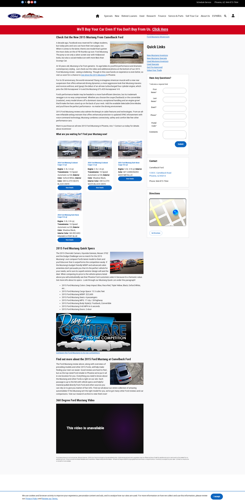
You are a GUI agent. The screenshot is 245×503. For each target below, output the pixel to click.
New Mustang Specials (157, 58)
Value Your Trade (154, 70)
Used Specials (153, 64)
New (117, 16)
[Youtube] (31, 2)
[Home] (14, 16)
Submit (180, 144)
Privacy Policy (32, 498)
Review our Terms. (50, 498)
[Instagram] (28, 2)
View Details (69, 188)
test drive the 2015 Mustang (93, 75)
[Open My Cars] (232, 16)
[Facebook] (22, 2)
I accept (217, 496)
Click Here (160, 29)
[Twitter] (25, 2)
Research (151, 16)
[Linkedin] (35, 2)
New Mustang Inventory (157, 55)
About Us (205, 16)
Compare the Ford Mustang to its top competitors (78, 353)
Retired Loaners (129, 16)
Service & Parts (175, 16)
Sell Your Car (192, 16)
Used (141, 16)
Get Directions (156, 233)
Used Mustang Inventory (157, 61)
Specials (108, 16)
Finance (162, 16)
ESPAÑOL (217, 16)
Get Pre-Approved (154, 67)
